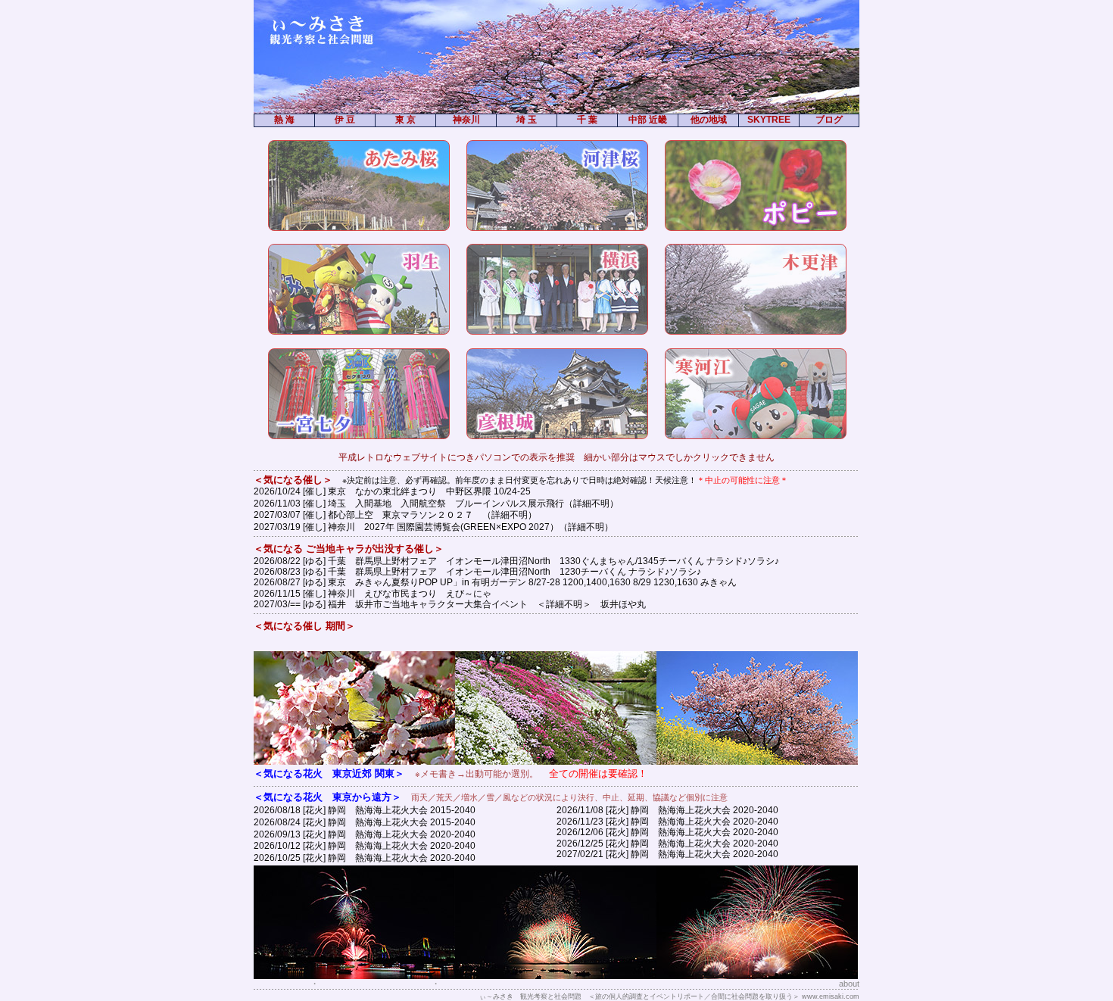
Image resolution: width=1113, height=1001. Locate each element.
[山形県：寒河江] (755, 393)
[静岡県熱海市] (354, 761)
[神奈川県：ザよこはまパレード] (557, 289)
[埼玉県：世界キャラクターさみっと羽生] (359, 289)
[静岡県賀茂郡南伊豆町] (757, 761)
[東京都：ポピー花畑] (755, 185)
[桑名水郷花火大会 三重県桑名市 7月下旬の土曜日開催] (555, 975)
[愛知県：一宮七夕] (359, 393)
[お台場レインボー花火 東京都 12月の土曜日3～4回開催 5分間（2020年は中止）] (354, 975)
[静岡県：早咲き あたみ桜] (359, 185)
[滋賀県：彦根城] (557, 393)
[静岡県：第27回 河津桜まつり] (557, 185)
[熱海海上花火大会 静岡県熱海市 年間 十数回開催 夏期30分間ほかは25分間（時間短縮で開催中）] (757, 975)
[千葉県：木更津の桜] (755, 289)
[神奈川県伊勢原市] (555, 761)
